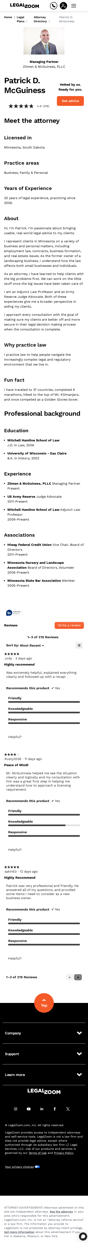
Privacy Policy (63, 1152)
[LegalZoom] (44, 1091)
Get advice (70, 101)
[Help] (53, 5)
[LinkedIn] (44, 1109)
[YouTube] (30, 1109)
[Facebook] (57, 1109)
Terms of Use (38, 1152)
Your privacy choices (19, 1166)
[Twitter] (70, 1109)
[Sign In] (63, 5)
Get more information (19, 1232)
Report (43, 743)
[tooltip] (14, 613)
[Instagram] (17, 1109)
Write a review (71, 626)
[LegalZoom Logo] (24, 5)
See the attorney (61, 1211)
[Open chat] (83, 1236)
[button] (78, 977)
